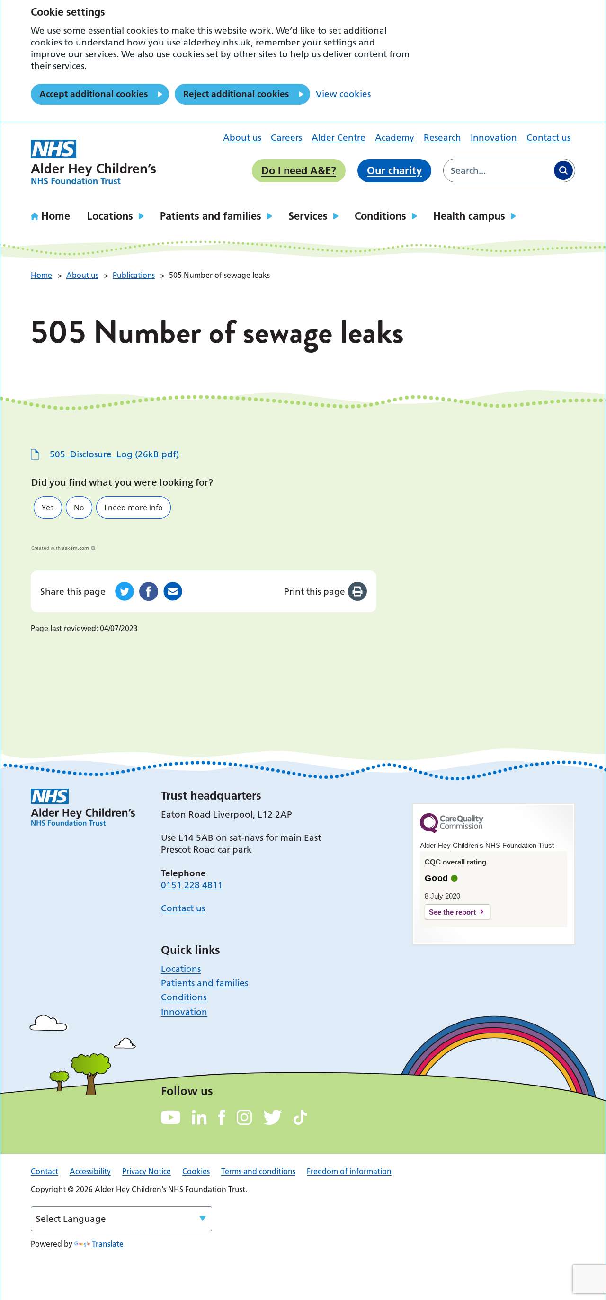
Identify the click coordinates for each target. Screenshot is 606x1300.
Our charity (394, 170)
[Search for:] (498, 170)
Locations (110, 216)
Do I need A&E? (298, 170)
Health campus (469, 216)
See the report (452, 912)
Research (442, 137)
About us (242, 137)
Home (55, 216)
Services (308, 216)
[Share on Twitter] (124, 591)
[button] (48, 507)
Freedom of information (349, 1171)
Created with (60, 547)
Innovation (494, 137)
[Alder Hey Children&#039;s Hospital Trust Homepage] (93, 162)
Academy (394, 137)
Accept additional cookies (93, 94)
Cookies (196, 1171)
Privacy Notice (146, 1171)
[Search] (563, 170)
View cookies (343, 94)
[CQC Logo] (451, 831)
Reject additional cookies (236, 94)
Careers (286, 137)
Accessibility (90, 1171)
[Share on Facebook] (148, 591)
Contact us (548, 137)
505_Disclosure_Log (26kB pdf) (114, 454)
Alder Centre (338, 137)
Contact (44, 1171)
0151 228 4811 (192, 885)
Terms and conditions (258, 1171)
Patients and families (210, 216)
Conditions (380, 216)
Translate (108, 1243)
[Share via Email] (172, 591)
